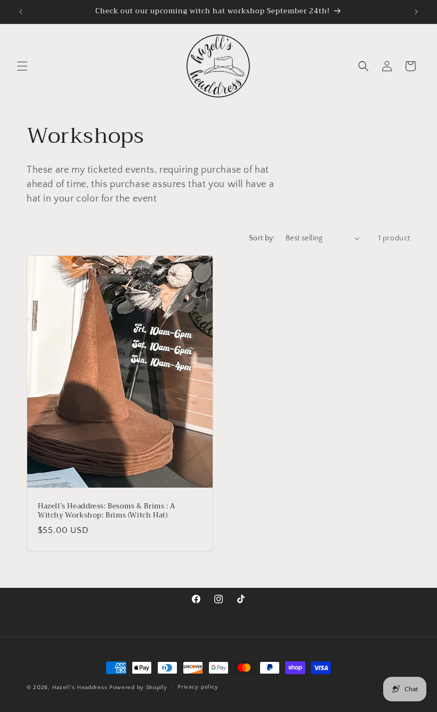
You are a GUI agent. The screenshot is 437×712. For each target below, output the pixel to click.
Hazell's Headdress (80, 687)
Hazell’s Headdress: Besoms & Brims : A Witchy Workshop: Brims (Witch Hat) (106, 511)
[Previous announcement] (21, 11)
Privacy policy (197, 687)
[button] (22, 66)
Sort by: (262, 238)
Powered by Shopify (138, 687)
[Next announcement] (416, 11)
